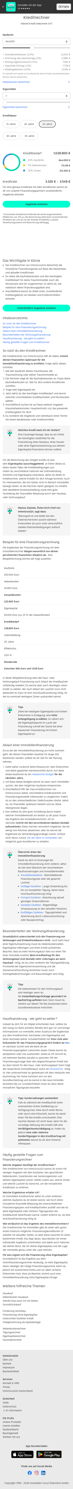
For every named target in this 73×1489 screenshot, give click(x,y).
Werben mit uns (11, 1436)
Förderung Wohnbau (14, 1310)
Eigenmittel (9, 89)
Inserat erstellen (11, 1425)
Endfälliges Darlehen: (32, 912)
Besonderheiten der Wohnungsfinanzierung (26, 334)
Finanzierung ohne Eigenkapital (20, 1314)
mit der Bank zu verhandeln (42, 837)
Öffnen (64, 6)
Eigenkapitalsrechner (14, 1336)
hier (67, 1042)
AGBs (6, 1402)
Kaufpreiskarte (11, 1429)
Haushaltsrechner (12, 1339)
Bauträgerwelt (10, 1433)
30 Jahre (11, 135)
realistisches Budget (43, 774)
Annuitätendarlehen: (32, 875)
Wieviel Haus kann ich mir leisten (20, 1300)
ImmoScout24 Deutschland (18, 1390)
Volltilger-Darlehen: (31, 886)
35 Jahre (29, 135)
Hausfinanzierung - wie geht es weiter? (24, 338)
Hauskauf (8, 1293)
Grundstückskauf (12, 1304)
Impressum (9, 1367)
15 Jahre (11, 124)
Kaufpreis (8, 34)
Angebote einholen (36, 204)
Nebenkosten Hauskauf (15, 1297)
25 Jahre (47, 124)
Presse (6, 1386)
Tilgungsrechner (11, 1332)
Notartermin (56, 1068)
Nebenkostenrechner (14, 1328)
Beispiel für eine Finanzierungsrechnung (24, 327)
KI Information (14, 1410)
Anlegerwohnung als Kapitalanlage (22, 1322)
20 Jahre (29, 124)
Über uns (7, 1359)
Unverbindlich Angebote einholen (36, 308)
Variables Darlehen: (31, 904)
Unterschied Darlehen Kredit (18, 1318)
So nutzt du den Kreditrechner (19, 323)
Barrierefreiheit (11, 1371)
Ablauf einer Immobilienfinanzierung (22, 330)
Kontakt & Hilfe (11, 1383)
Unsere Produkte (12, 1421)
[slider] (32, 48)
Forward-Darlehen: (31, 897)
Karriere (7, 1363)
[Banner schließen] (3, 6)
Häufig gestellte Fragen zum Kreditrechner (26, 342)
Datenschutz (9, 1406)
